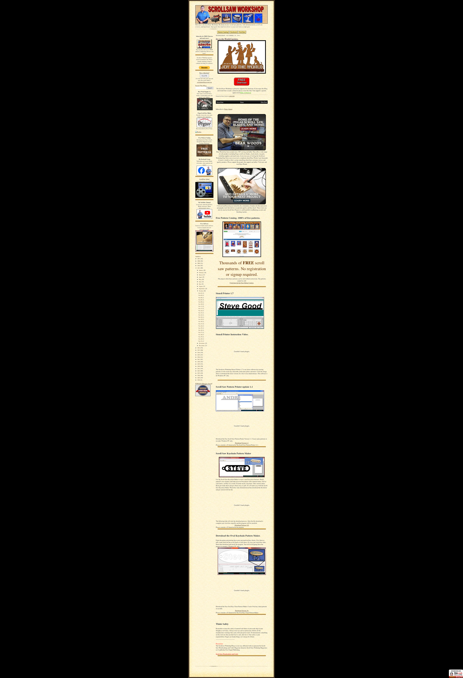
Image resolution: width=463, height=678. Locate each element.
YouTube (242, 32)
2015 (198, 355)
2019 (198, 364)
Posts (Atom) (228, 109)
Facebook (233, 32)
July (200, 284)
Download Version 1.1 (242, 443)
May (200, 279)
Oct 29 (200, 337)
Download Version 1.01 (242, 525)
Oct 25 (200, 328)
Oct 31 (200, 341)
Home (242, 102)
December (202, 345)
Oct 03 (200, 295)
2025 (198, 378)
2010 (198, 265)
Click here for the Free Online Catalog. (242, 283)
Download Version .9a (242, 611)
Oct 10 (200, 304)
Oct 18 (200, 317)
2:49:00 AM (232, 96)
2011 (198, 268)
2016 (198, 357)
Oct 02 (200, 293)
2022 (198, 371)
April (200, 277)
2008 (198, 261)
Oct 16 (200, 315)
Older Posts (264, 102)
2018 (198, 362)
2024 (198, 375)
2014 (198, 352)
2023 (198, 373)
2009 (198, 263)
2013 (198, 350)
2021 (198, 368)
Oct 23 (200, 324)
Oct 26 (200, 330)
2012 (198, 348)
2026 (198, 380)
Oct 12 (200, 306)
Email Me (204, 76)
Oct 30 (200, 339)
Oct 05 (200, 300)
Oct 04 (200, 297)
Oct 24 (200, 326)
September (202, 288)
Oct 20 (200, 321)
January (201, 270)
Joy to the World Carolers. (227, 38)
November (202, 343)
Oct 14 (200, 310)
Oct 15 (200, 313)
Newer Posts (220, 102)
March (201, 275)
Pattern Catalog (223, 32)
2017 (198, 359)
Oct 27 (200, 332)
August (201, 286)
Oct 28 (200, 334)
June (200, 282)
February (201, 272)
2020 (198, 366)
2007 (198, 259)
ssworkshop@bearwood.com (204, 82)
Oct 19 (200, 319)
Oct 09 (200, 302)
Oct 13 (200, 308)
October (201, 291)
